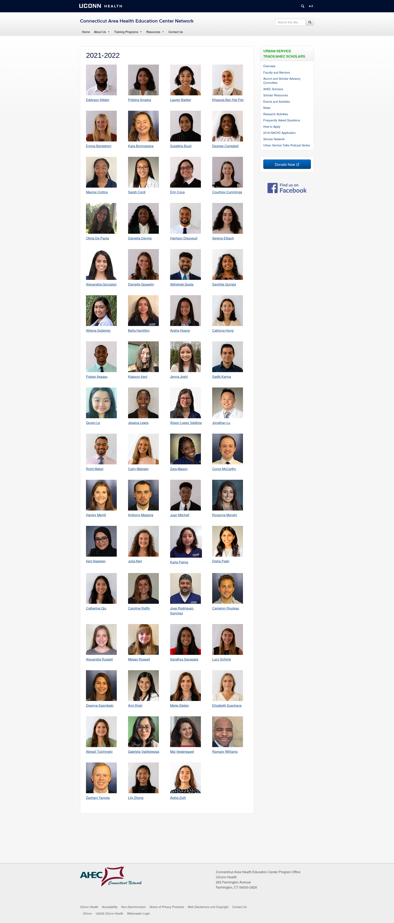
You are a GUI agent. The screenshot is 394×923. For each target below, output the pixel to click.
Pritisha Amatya (139, 99)
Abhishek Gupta (182, 284)
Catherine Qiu (96, 608)
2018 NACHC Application (279, 133)
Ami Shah (135, 705)
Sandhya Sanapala (184, 659)
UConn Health (89, 907)
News (266, 108)
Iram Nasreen (96, 561)
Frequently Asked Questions (281, 120)
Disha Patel (220, 561)
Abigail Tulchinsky (99, 751)
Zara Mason (179, 468)
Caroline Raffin (139, 608)
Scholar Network (274, 139)
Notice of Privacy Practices (167, 907)
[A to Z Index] (311, 6)
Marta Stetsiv (179, 705)
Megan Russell (139, 659)
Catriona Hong (223, 330)
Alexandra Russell (99, 659)
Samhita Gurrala (224, 284)
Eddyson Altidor (97, 99)
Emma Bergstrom (98, 146)
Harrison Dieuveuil (183, 238)
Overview (269, 66)
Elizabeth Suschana (227, 705)
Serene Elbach (223, 238)
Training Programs (126, 32)
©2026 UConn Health (109, 913)
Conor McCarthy (224, 468)
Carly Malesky (138, 468)
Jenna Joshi (179, 376)
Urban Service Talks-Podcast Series (286, 145)
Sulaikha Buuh (181, 146)
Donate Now (285, 164)
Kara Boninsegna (140, 146)
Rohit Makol (94, 468)
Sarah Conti (136, 192)
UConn (87, 913)
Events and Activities (276, 101)
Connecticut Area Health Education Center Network (137, 21)
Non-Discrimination (133, 907)
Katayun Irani (137, 376)
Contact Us (175, 32)
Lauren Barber (180, 99)
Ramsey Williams (225, 751)
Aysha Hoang (180, 330)
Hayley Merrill (96, 515)
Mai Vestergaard (182, 751)
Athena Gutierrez (98, 330)
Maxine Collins (97, 192)
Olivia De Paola (97, 238)
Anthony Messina (140, 515)
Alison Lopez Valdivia (186, 422)
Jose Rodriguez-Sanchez (182, 610)
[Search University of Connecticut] (302, 6)
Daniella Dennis (140, 238)
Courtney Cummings (227, 192)
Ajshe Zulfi (178, 797)
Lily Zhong (135, 797)
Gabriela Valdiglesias (143, 751)
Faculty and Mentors (276, 72)
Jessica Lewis (138, 422)
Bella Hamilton (139, 330)
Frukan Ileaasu (97, 376)
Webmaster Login (138, 913)
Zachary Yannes (98, 797)
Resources (153, 32)
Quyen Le (93, 422)
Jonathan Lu (221, 422)
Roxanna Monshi (224, 515)
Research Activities (275, 114)
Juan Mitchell (179, 515)
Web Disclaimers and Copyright (208, 907)
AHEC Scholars (273, 89)
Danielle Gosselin (141, 284)
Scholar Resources (275, 95)
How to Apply (271, 126)
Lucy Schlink (221, 659)
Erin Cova (177, 192)
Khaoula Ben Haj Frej (228, 99)
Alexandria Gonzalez (101, 284)
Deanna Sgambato (99, 705)
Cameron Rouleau (225, 608)
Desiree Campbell (225, 146)
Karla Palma (179, 562)
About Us (100, 32)
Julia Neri (135, 561)
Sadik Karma (221, 376)
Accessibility (110, 907)
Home (86, 32)
